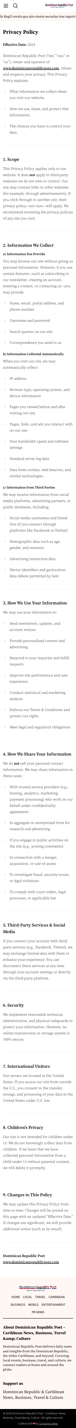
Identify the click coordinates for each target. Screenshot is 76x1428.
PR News (38, 1312)
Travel (40, 1297)
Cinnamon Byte (48, 1424)
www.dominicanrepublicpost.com (31, 68)
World (33, 1304)
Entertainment (53, 1304)
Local (27, 1297)
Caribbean (57, 1297)
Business (18, 1304)
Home (15, 1297)
